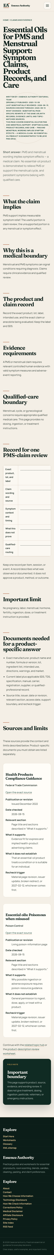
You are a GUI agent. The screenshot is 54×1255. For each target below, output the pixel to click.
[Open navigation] (47, 5)
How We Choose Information (18, 1195)
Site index (8, 1222)
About (6, 1188)
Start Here (8, 1136)
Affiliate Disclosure (13, 1215)
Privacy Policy (10, 1218)
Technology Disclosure (15, 1199)
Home (6, 20)
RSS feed (8, 1226)
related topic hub (34, 1045)
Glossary (7, 1143)
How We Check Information (17, 1203)
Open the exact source (19, 792)
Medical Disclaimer (13, 1211)
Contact (7, 1192)
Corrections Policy (12, 1207)
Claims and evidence (21, 20)
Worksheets (9, 1140)
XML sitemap (9, 1147)
